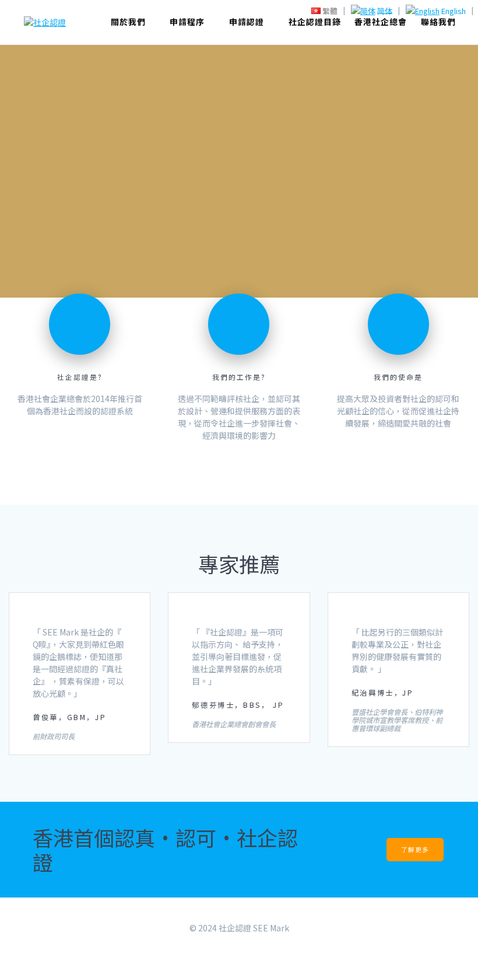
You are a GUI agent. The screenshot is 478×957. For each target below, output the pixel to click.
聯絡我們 (438, 21)
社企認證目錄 (315, 21)
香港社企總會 (380, 21)
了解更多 (415, 849)
